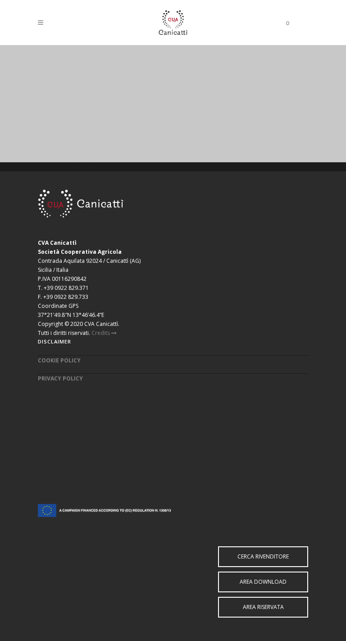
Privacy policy (60, 378)
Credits (101, 333)
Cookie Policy (59, 360)
